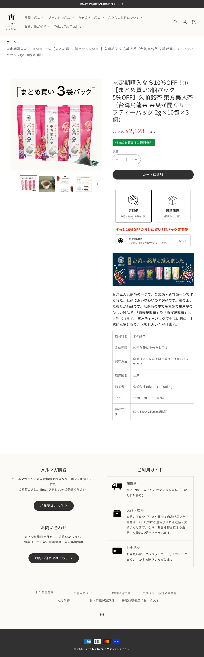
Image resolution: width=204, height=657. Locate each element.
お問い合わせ (121, 593)
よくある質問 (44, 592)
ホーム (11, 42)
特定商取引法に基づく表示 (140, 600)
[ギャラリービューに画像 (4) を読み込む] (84, 184)
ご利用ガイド (83, 593)
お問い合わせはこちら (52, 558)
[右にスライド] (97, 183)
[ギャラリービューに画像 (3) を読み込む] (65, 184)
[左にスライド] (15, 183)
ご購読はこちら (52, 505)
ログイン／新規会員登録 (160, 593)
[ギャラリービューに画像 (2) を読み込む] (47, 184)
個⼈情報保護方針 (101, 600)
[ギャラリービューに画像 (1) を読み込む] (28, 184)
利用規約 (63, 600)
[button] (34, 17)
